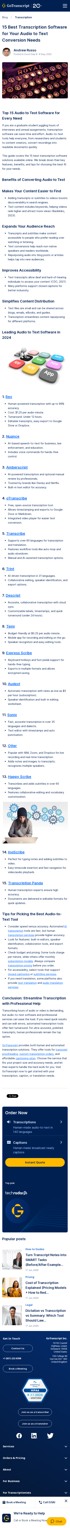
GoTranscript (10, 1045)
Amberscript (17, 467)
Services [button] (8, 1446)
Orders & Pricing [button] (14, 1458)
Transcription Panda (25, 883)
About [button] (7, 1469)
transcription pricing (20, 965)
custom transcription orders (36, 1054)
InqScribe (16, 852)
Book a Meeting (18, 1368)
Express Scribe (19, 653)
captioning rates (26, 1058)
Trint (10, 569)
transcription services (21, 935)
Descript (13, 595)
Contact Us (17, 1348)
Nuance (12, 436)
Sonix (12, 715)
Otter (12, 746)
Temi (10, 626)
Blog (5, 17)
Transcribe (15, 533)
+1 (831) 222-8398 (12, 1358)
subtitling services (45, 974)
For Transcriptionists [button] (17, 1492)
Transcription (23, 17)
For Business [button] (11, 1481)
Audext (14, 684)
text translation (27, 983)
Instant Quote (35, 1162)
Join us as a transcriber (35, 1412)
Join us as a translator (35, 1423)
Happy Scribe (19, 776)
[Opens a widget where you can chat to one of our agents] (56, 1521)
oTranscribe (16, 498)
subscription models (20, 961)
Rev (9, 397)
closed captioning (19, 974)
